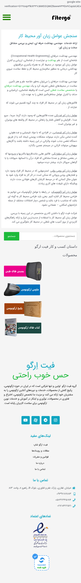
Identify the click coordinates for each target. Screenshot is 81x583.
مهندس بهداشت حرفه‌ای (17, 86)
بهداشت (51, 60)
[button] (6, 17)
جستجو (11, 236)
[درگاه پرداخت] (40, 562)
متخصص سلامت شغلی (62, 90)
